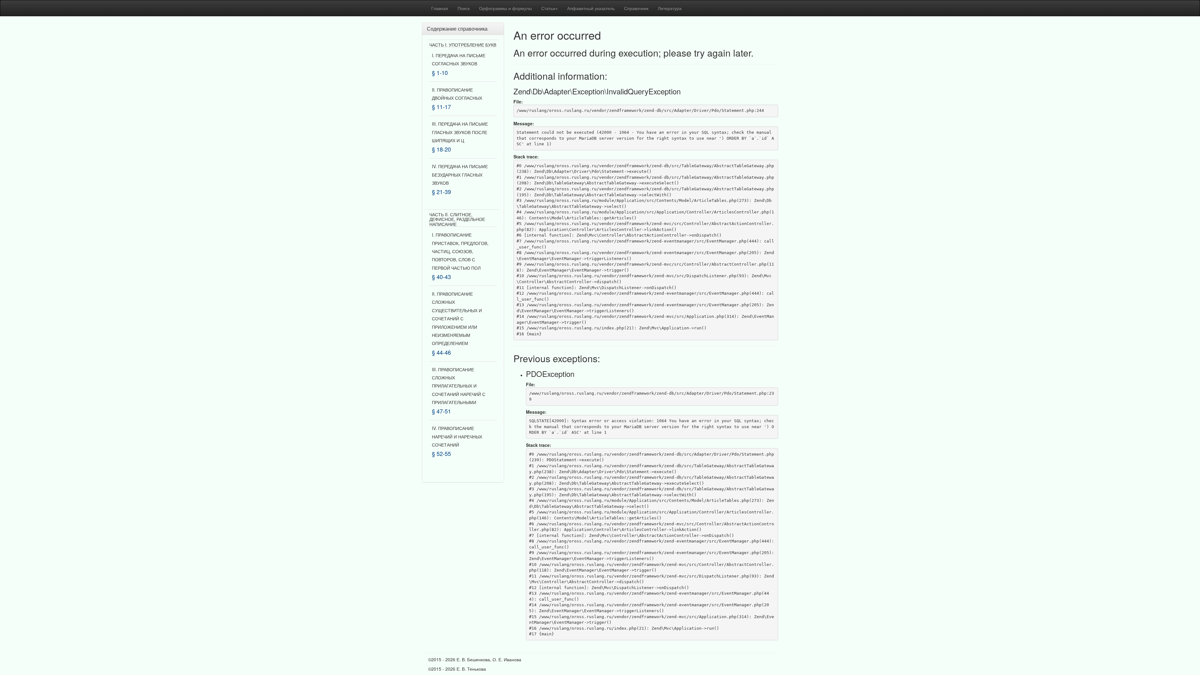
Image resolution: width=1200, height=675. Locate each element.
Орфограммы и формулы (505, 8)
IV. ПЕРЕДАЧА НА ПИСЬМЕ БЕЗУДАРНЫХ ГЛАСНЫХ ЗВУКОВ (460, 174)
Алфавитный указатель (591, 8)
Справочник (636, 8)
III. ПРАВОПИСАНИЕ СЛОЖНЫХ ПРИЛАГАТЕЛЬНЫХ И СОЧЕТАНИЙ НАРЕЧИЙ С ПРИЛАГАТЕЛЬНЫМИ (458, 386)
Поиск (464, 8)
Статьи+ (549, 8)
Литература (670, 8)
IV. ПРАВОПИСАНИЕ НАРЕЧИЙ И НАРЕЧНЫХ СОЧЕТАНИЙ (457, 436)
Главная (439, 8)
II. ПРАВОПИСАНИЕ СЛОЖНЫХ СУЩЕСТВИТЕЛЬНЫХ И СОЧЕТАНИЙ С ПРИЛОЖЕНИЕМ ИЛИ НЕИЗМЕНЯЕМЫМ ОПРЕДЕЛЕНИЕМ (457, 318)
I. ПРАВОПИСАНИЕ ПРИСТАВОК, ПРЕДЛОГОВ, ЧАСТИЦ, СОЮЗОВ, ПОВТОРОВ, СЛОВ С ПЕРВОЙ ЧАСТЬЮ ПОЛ (460, 251)
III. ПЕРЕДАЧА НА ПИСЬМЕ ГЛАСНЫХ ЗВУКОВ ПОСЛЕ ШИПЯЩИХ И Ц (460, 132)
